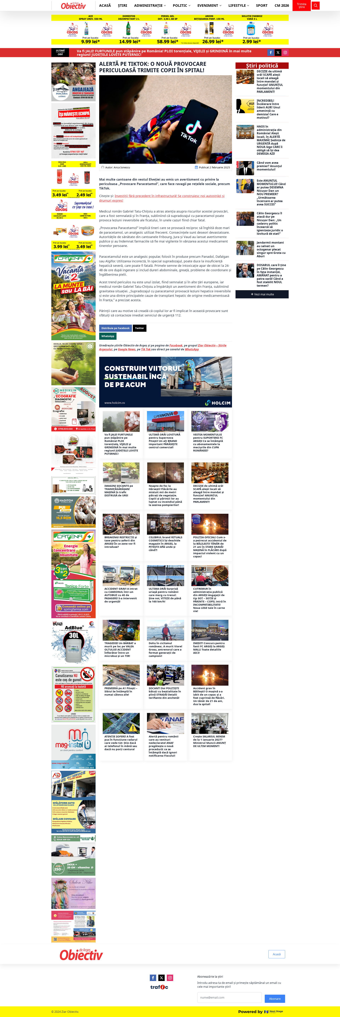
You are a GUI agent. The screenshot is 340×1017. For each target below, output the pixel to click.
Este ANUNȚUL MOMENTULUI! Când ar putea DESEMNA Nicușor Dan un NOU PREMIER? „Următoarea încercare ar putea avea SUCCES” (271, 192)
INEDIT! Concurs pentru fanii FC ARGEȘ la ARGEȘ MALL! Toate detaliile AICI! (209, 647)
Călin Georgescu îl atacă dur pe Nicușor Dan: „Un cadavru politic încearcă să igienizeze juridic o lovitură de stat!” (270, 223)
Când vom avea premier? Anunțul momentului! (269, 166)
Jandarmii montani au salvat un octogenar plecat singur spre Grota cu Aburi (271, 249)
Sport (262, 5)
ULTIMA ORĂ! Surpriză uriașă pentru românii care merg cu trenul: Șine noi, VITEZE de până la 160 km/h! (165, 595)
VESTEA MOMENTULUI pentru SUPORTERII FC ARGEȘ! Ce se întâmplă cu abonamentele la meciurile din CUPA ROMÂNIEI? (208, 442)
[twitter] (278, 52)
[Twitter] (161, 978)
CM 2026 (282, 5)
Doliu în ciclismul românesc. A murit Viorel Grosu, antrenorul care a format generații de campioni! (165, 649)
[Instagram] (170, 978)
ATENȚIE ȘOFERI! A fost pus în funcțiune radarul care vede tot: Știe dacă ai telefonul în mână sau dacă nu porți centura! (120, 743)
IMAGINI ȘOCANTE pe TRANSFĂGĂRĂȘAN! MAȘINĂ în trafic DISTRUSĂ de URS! (118, 490)
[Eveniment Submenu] (221, 5)
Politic (180, 5)
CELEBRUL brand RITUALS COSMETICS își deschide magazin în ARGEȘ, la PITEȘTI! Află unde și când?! (165, 544)
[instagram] (285, 52)
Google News (126, 349)
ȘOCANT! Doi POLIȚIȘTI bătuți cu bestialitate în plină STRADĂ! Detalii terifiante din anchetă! (165, 693)
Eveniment (207, 5)
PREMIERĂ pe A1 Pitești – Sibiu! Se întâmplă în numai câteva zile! (120, 691)
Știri (122, 5)
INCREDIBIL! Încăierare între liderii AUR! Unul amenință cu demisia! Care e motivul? (268, 109)
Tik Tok (146, 349)
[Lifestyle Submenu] (249, 5)
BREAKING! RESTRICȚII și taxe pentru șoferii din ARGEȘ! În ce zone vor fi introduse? (120, 542)
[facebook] (270, 52)
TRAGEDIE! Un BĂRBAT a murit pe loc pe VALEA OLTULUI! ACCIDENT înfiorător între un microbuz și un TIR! (120, 649)
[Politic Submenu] (190, 5)
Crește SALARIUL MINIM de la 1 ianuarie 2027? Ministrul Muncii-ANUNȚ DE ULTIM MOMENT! (209, 741)
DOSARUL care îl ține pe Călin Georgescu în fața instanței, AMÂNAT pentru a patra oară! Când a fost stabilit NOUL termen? (271, 275)
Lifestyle (237, 5)
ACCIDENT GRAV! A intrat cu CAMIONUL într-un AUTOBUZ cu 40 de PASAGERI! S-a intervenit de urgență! (121, 595)
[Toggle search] (316, 6)
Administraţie (148, 5)
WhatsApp (192, 349)
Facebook (175, 345)
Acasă (105, 5)
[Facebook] (153, 978)
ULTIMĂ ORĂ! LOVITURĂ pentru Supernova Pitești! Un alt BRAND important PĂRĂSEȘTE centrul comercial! (164, 441)
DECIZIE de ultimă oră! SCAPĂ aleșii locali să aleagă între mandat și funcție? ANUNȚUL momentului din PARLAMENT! (208, 493)
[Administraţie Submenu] (166, 5)
